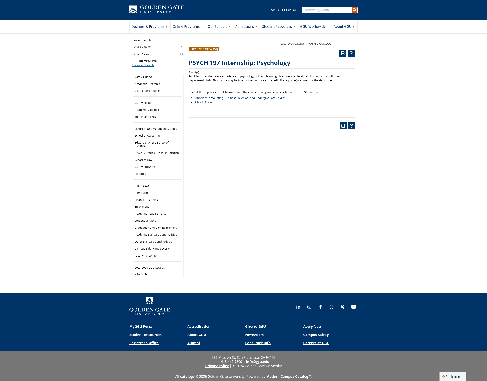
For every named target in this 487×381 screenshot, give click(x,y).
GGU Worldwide (313, 26)
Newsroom (254, 334)
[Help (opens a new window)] (351, 53)
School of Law (143, 160)
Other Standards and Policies (153, 241)
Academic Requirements (150, 213)
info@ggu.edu (257, 361)
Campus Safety (316, 334)
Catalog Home (143, 77)
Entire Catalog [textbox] (142, 46)
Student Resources (277, 26)
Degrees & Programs (148, 26)
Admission (141, 192)
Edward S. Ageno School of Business (152, 144)
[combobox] (317, 43)
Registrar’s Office (144, 343)
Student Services (145, 220)
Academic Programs (147, 84)
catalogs (187, 376)
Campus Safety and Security (152, 248)
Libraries (140, 173)
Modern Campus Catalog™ (288, 376)
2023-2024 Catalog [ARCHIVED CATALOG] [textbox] (306, 43)
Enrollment (142, 206)
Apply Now (312, 326)
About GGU (343, 26)
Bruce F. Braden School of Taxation (157, 153)
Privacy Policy (217, 366)
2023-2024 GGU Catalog (150, 267)
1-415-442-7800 (230, 361)
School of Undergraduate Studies (156, 128)
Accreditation (199, 326)
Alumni (193, 343)
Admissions (244, 26)
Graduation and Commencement (156, 227)
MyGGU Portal (141, 326)
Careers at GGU (316, 343)
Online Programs (186, 26)
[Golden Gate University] (156, 10)
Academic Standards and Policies (156, 234)
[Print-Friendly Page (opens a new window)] (342, 53)
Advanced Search (143, 65)
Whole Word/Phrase (147, 60)
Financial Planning (146, 200)
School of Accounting (148, 135)
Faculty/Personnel (146, 255)
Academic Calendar (147, 109)
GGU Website (143, 102)
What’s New (142, 274)
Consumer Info (258, 343)
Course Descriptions (147, 90)
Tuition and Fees (145, 117)
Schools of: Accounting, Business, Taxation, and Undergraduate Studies (240, 98)
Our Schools (217, 26)
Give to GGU (255, 326)
